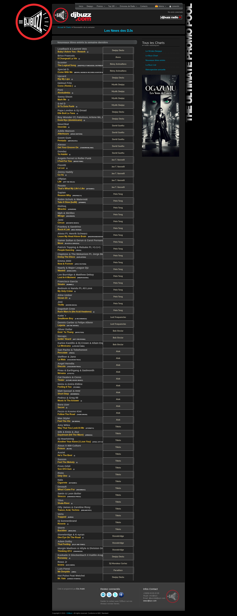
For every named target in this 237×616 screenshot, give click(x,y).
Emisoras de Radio (126, 6)
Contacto (143, 6)
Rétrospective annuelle (155, 69)
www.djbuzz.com (149, 601)
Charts (68, 27)
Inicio (81, 6)
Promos (99, 6)
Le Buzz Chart (152, 55)
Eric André (80, 589)
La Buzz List (151, 65)
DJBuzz (69, 613)
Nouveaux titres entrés (155, 60)
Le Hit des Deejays (154, 51)
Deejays (90, 6)
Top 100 (110, 6)
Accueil (61, 27)
